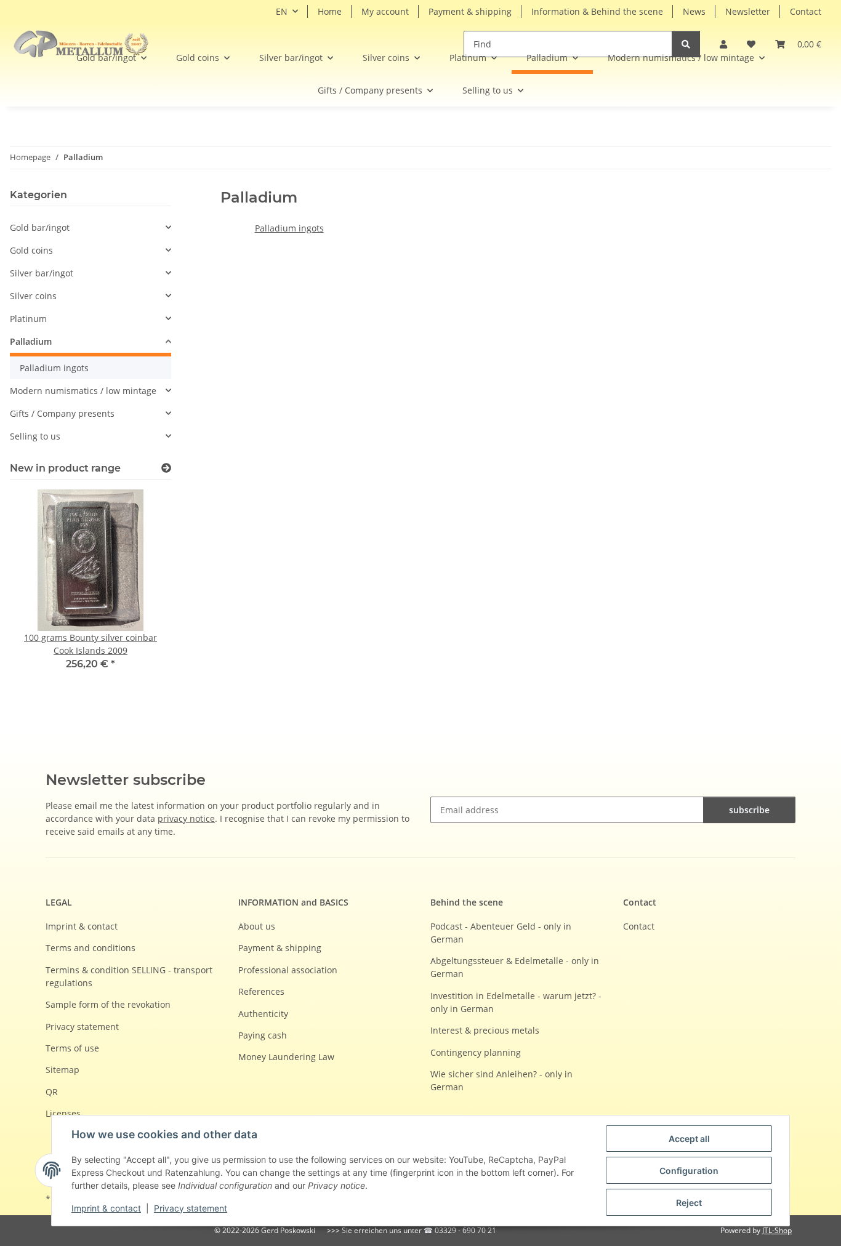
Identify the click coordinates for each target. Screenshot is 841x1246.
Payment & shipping (470, 11)
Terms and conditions (90, 948)
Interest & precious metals (484, 1030)
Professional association (287, 970)
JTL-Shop (777, 1230)
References (261, 991)
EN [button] (282, 11)
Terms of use (72, 1048)
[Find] (686, 44)
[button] (798, 44)
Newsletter (747, 11)
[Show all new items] (166, 468)
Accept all (689, 1138)
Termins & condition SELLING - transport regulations (129, 976)
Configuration (688, 1170)
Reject (689, 1202)
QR (52, 1092)
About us (256, 926)
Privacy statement (190, 1208)
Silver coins (33, 296)
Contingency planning (475, 1052)
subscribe (749, 810)
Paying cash (262, 1035)
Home (330, 11)
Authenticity (263, 1013)
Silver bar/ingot (41, 273)
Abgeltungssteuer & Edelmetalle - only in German (514, 967)
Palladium (31, 341)
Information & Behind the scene (597, 11)
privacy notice (186, 818)
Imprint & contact (106, 1208)
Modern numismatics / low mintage (83, 390)
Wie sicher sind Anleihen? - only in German (501, 1080)
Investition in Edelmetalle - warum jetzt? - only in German (516, 1002)
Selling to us (35, 436)
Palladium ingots (289, 228)
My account (385, 11)
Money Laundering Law (286, 1057)
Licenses (63, 1113)
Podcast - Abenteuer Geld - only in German (500, 932)
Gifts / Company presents (62, 413)
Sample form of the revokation (108, 1004)
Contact (805, 11)
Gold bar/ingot (40, 227)
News (694, 11)
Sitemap (62, 1069)
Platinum (28, 318)
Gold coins (31, 250)
